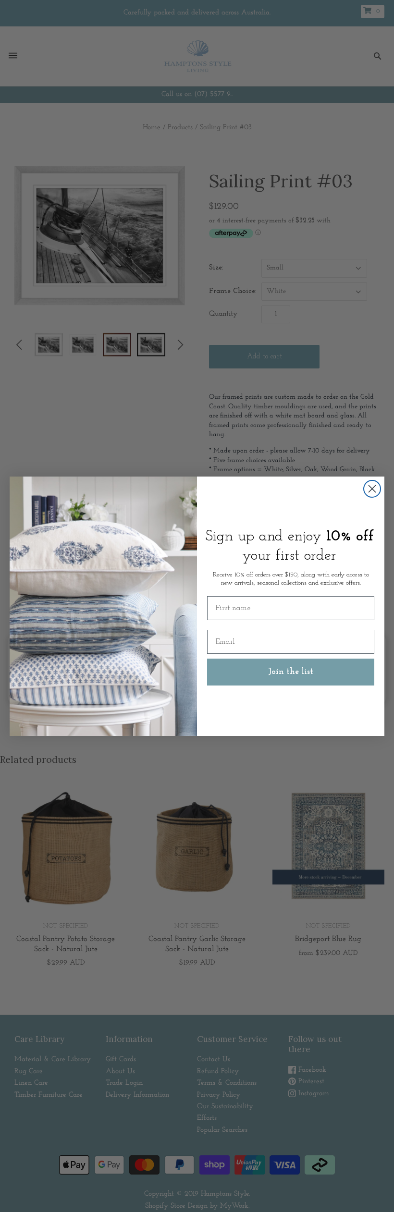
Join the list (290, 672)
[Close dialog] (372, 488)
